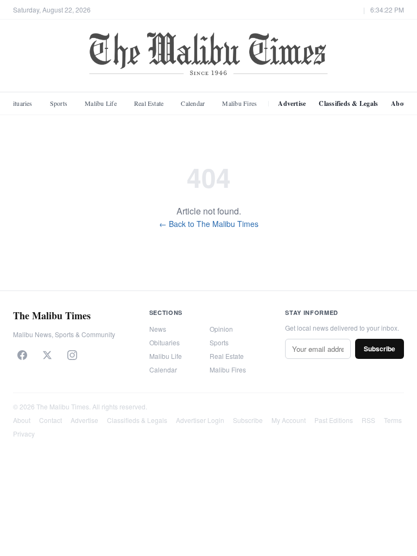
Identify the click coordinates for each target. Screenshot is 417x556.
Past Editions (333, 420)
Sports (58, 103)
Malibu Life (101, 103)
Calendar (193, 103)
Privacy (24, 433)
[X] (47, 355)
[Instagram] (72, 355)
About (21, 420)
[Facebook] (22, 355)
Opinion (221, 328)
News (157, 328)
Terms (393, 420)
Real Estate (149, 103)
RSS (368, 420)
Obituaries (164, 342)
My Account (288, 420)
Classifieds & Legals (348, 103)
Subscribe (379, 348)
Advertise (292, 103)
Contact (50, 420)
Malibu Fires (239, 103)
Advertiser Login (200, 420)
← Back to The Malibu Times (208, 223)
